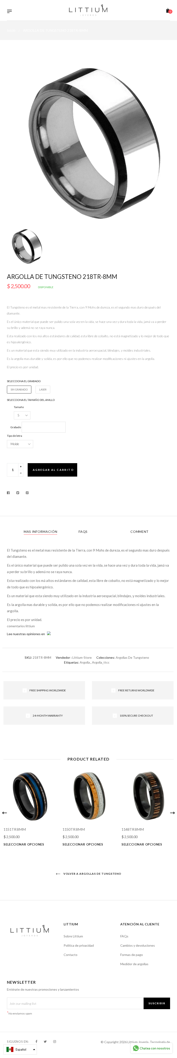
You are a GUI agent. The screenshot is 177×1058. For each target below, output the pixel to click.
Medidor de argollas (134, 964)
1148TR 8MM (132, 829)
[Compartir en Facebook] (9, 492)
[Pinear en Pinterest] (27, 492)
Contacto (70, 955)
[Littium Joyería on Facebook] (36, 1041)
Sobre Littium (73, 936)
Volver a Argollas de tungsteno (92, 873)
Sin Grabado (19, 389)
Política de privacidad (79, 945)
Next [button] (172, 813)
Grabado (15, 427)
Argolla (85, 662)
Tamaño (19, 407)
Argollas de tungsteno (132, 657)
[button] (20, 1049)
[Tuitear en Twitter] (18, 492)
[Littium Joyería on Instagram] (54, 1041)
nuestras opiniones (27, 634)
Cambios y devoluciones (137, 945)
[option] (88, 140)
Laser (43, 389)
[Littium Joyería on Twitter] (45, 1041)
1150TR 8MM (73, 829)
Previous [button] (4, 813)
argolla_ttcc (100, 662)
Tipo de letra (14, 435)
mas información (40, 532)
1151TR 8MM (14, 829)
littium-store (82, 657)
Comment (139, 532)
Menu (10, 11)
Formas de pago (131, 955)
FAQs (83, 532)
